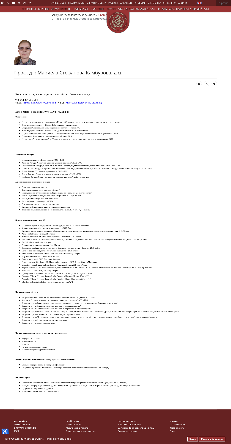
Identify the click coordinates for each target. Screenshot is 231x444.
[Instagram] (24, 3)
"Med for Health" (73, 421)
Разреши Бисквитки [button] (212, 439)
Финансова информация (129, 424)
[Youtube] (13, 3)
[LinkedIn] (214, 83)
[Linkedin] (19, 3)
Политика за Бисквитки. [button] (58, 438)
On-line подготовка (22, 424)
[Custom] (30, 3)
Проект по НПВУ (73, 424)
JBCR (16, 431)
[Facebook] (2, 3)
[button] (59, 3)
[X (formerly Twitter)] (206, 83)
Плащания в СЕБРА (127, 421)
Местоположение (178, 424)
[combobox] (223, 3)
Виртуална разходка (25, 427)
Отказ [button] (192, 439)
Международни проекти (77, 428)
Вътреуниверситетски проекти (80, 431)
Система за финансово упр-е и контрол (136, 428)
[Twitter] (8, 3)
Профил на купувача (127, 431)
